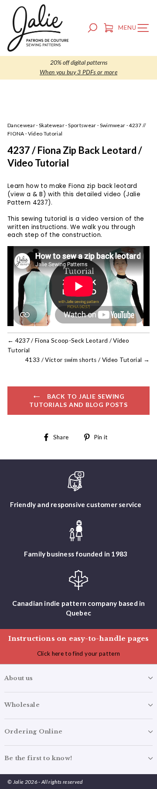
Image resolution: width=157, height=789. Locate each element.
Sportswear (82, 125)
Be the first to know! (38, 758)
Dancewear (21, 125)
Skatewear (52, 125)
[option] (78, 67)
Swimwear (113, 125)
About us (18, 678)
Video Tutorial (45, 133)
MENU (135, 29)
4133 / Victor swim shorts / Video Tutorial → (87, 359)
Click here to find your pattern (78, 653)
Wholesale (22, 705)
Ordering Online (33, 731)
